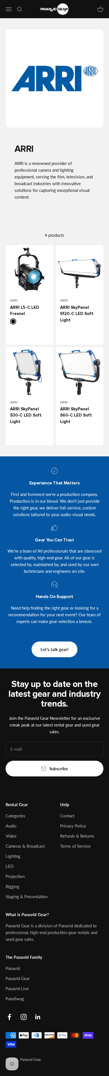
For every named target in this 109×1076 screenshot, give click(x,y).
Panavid (13, 968)
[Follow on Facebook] (9, 1017)
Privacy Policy (73, 825)
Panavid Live (17, 988)
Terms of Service (75, 846)
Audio (11, 825)
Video (11, 835)
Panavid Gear (18, 978)
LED (9, 866)
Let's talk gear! (54, 649)
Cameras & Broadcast (25, 846)
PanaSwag (15, 998)
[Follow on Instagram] (23, 1017)
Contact (67, 815)
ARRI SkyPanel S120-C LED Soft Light (76, 313)
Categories (15, 815)
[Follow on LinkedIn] (38, 1017)
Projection (15, 876)
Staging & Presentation (27, 896)
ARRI (14, 300)
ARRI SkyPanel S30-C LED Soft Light (26, 415)
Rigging (12, 886)
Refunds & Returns (77, 835)
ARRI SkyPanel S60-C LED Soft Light (76, 415)
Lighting (13, 856)
